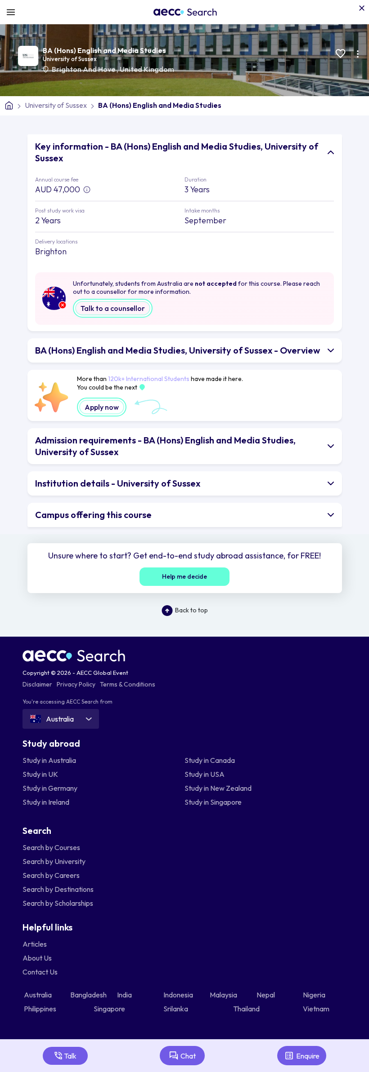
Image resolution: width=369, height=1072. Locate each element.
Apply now (102, 407)
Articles (34, 943)
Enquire (308, 1055)
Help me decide (184, 576)
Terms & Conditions (127, 684)
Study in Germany (49, 788)
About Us (37, 957)
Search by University (54, 861)
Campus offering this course (93, 514)
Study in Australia (49, 760)
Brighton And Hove (84, 69)
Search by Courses (51, 847)
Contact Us (40, 971)
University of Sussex (70, 58)
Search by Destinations (58, 889)
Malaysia (224, 994)
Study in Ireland (45, 801)
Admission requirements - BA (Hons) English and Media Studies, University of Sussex (165, 445)
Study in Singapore (213, 801)
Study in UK (40, 774)
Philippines (41, 1008)
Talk (70, 1055)
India (125, 994)
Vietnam (317, 1008)
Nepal (266, 994)
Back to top (191, 610)
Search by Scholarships (57, 903)
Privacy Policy (76, 684)
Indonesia (178, 994)
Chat (188, 1055)
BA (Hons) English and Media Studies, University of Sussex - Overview (177, 350)
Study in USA (204, 774)
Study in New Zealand (218, 788)
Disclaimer (37, 684)
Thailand (247, 1008)
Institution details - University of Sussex (117, 483)
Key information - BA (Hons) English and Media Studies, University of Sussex (176, 152)
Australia (38, 994)
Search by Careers (51, 875)
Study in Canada (209, 760)
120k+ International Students (148, 379)
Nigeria (315, 994)
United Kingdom (147, 69)
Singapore (110, 1008)
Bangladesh (89, 994)
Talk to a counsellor (113, 308)
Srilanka (176, 1008)
